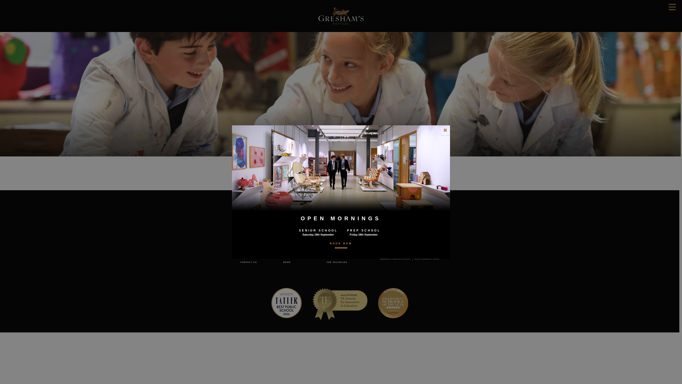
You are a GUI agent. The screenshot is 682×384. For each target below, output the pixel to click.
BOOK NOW (341, 243)
